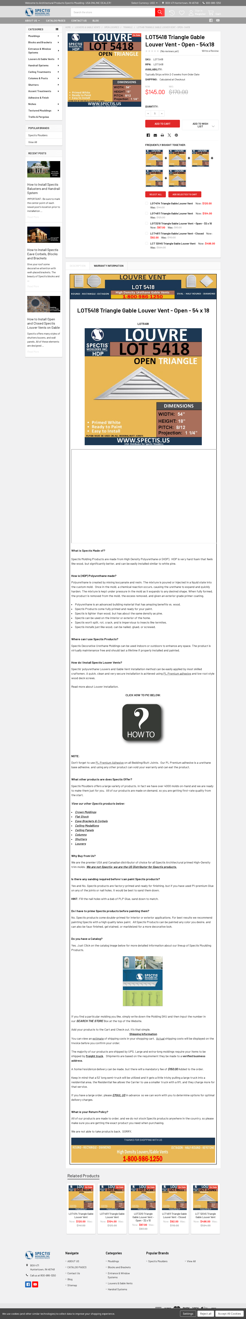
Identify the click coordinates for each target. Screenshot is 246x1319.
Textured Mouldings (39, 110)
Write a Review (210, 50)
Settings (188, 1313)
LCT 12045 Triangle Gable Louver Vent (173, 243)
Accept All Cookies (229, 1313)
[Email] (155, 135)
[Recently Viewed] (173, 13)
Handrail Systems (38, 65)
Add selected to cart (185, 194)
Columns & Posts (38, 78)
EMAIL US (118, 1095)
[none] (104, 70)
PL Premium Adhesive (110, 762)
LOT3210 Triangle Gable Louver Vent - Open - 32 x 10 (181, 223)
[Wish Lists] (182, 13)
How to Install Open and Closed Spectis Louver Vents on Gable (43, 323)
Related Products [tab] (83, 1175)
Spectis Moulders (38, 135)
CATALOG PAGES (55, 20)
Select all (155, 194)
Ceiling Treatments (39, 71)
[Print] (162, 135)
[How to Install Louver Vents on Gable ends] (143, 723)
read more (33, 216)
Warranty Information (109, 265)
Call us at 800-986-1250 (43, 1275)
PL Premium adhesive (177, 673)
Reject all (205, 1313)
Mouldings (34, 35)
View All (32, 142)
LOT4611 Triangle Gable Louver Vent (171, 213)
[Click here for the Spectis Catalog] (143, 980)
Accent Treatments (39, 91)
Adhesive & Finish (38, 97)
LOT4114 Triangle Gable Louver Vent (171, 203)
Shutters (33, 84)
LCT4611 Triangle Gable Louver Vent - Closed (177, 233)
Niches (32, 103)
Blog (96, 20)
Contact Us (79, 20)
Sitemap (72, 1285)
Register (200, 13)
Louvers (80, 843)
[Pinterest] (176, 135)
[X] (169, 135)
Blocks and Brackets (40, 42)
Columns (81, 834)
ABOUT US (31, 20)
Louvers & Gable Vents (41, 58)
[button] (200, 125)
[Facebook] (211, 20)
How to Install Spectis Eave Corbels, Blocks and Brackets (42, 254)
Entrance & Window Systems (39, 50)
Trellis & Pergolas (38, 116)
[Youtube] (218, 20)
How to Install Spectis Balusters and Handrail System (43, 188)
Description (78, 265)
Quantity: (151, 106)
